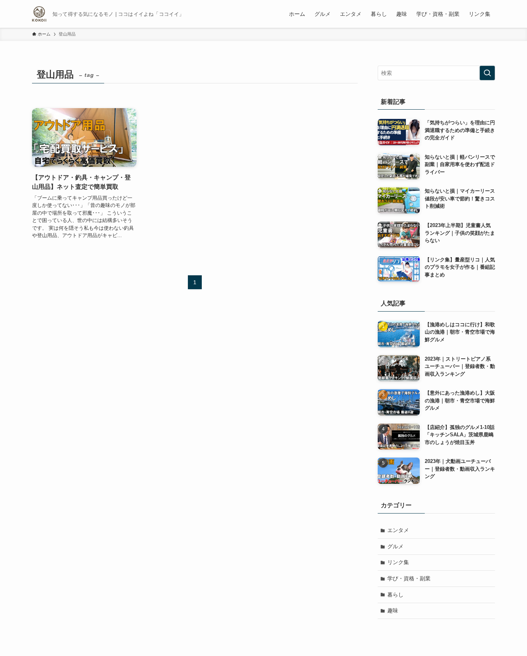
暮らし (395, 595)
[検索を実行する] (487, 73)
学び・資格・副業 (409, 578)
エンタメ (398, 530)
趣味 (392, 610)
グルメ (395, 546)
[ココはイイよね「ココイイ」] (39, 14)
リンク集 (398, 562)
